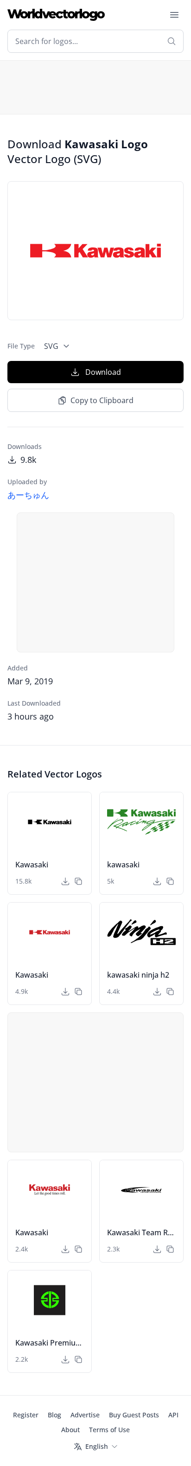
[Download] (65, 881)
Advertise (85, 1414)
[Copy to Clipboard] (78, 881)
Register (25, 1414)
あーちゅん (28, 494)
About (70, 1429)
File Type (21, 345)
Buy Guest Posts (134, 1414)
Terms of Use (109, 1429)
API (173, 1414)
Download (103, 372)
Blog (54, 1414)
